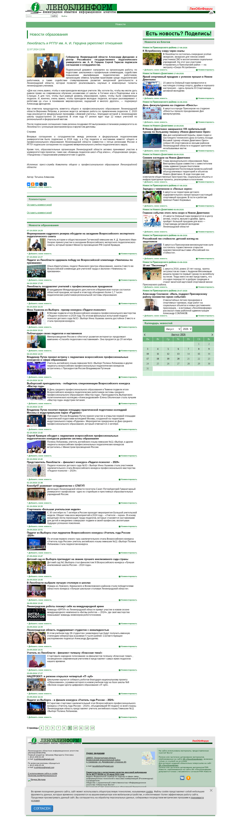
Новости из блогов (157, 41)
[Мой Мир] (37, 184)
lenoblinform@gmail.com (103, 766)
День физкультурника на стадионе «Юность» (170, 105)
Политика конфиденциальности (42, 775)
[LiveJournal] (45, 184)
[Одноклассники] (32, 184)
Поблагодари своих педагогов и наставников (54, 333)
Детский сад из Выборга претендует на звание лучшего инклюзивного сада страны (77, 559)
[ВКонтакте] (28, 184)
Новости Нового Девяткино (158, 73)
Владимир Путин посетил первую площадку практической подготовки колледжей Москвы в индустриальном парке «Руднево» (77, 411)
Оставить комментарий (39, 204)
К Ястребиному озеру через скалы (164, 50)
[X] (41, 184)
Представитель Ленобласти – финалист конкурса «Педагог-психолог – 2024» (73, 462)
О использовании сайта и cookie (42, 773)
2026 (182, 334)
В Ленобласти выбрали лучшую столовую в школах (59, 582)
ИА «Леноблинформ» (193, 759)
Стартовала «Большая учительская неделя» (54, 509)
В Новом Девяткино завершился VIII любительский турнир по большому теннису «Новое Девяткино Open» (176, 130)
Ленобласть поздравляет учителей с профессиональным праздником (69, 286)
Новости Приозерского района (160, 47)
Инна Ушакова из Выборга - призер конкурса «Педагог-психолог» (66, 309)
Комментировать (206, 70)
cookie (149, 791)
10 (75, 728)
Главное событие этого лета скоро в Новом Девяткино (176, 212)
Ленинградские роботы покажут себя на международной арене (65, 606)
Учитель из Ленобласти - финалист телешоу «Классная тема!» (64, 652)
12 (86, 728)
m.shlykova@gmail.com (44, 759)
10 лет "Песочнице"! (155, 265)
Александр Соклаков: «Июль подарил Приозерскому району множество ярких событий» (175, 295)
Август (175, 334)
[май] (212, 335)
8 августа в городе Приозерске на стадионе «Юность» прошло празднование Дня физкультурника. (186, 111)
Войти (64, 16)
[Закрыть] (211, 790)
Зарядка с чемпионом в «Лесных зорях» (167, 188)
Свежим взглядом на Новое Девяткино (166, 157)
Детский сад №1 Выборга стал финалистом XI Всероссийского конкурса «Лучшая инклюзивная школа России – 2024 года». (90, 563)
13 (92, 728)
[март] (144, 335)
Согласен (42, 808)
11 (81, 728)
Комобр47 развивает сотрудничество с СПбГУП (56, 485)
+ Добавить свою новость (155, 70)
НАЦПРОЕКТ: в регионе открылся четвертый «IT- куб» (60, 676)
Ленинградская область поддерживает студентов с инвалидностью (68, 630)
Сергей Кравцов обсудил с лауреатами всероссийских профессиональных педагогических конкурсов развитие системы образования (72, 437)
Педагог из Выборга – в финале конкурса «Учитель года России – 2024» (70, 700)
